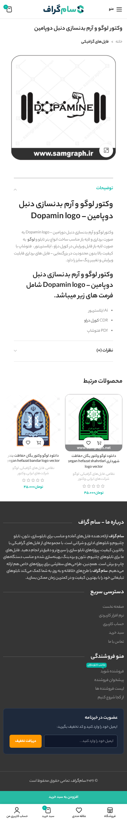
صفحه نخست (113, 607)
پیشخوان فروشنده (109, 680)
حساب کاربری (113, 624)
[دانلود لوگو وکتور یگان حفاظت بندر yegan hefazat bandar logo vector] (33, 422)
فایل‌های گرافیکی (95, 42)
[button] (99, 442)
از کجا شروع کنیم (111, 697)
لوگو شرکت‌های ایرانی (91, 476)
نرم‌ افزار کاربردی (111, 615)
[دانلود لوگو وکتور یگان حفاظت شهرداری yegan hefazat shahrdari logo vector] (93, 423)
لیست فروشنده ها (109, 689)
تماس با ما (116, 642)
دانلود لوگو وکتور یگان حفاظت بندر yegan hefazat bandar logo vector (33, 459)
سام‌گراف (78, 781)
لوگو (31, 239)
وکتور (82, 479)
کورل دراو (91, 320)
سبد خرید (116, 633)
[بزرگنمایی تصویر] (106, 151)
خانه (119, 42)
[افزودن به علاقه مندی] (88, 442)
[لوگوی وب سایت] (63, 9)
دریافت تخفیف (25, 741)
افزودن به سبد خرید (63, 797)
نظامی (110, 474)
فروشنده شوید (106, 671)
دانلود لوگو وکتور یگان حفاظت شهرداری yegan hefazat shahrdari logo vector (94, 461)
